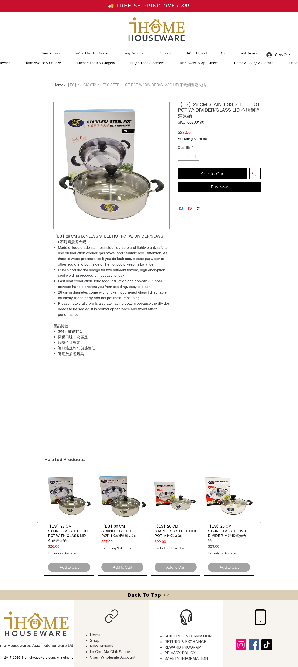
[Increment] (196, 156)
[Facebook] (254, 644)
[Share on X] (198, 208)
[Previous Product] (38, 523)
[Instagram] (241, 644)
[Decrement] (182, 156)
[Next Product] (260, 523)
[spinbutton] (189, 156)
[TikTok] (266, 644)
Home (58, 85)
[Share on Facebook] (181, 208)
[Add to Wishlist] (255, 173)
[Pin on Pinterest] (190, 208)
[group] (149, 523)
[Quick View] (69, 495)
